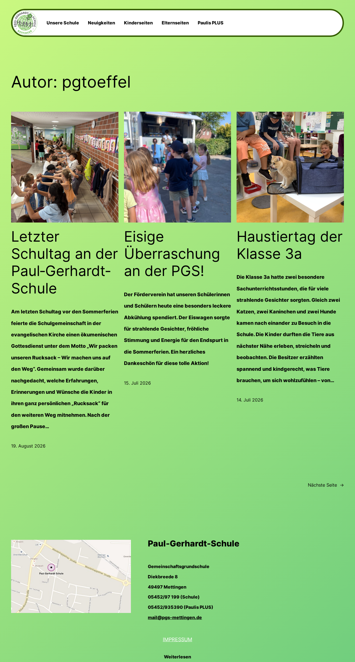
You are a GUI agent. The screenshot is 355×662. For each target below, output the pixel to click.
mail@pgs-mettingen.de (175, 617)
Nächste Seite (326, 485)
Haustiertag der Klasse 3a (290, 245)
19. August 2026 (28, 446)
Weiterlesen (177, 658)
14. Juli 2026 (250, 400)
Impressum (177, 639)
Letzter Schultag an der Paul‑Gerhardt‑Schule (64, 262)
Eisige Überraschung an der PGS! (172, 254)
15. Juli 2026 (137, 383)
